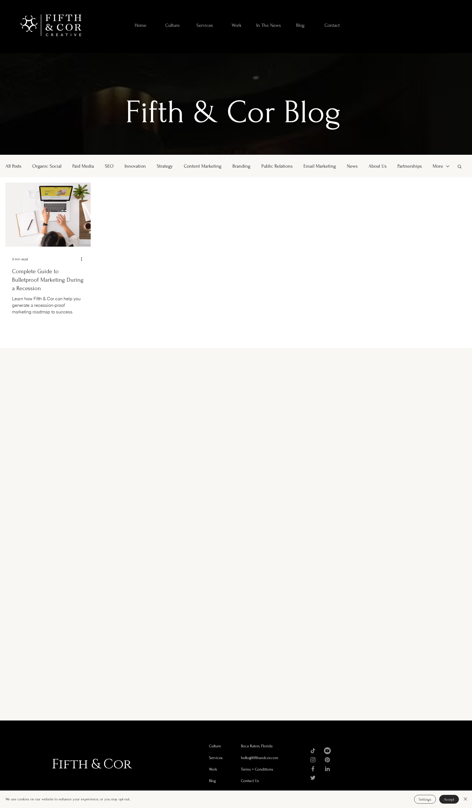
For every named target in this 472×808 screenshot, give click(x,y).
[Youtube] (327, 750)
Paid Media (83, 166)
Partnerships (409, 166)
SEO (109, 166)
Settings (425, 799)
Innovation (135, 166)
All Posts (13, 166)
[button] (459, 167)
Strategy (165, 166)
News (352, 166)
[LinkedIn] (327, 768)
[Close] (465, 799)
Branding (241, 166)
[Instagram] (312, 759)
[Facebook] (312, 768)
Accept (449, 799)
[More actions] (83, 259)
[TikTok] (312, 750)
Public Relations (277, 166)
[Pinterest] (327, 759)
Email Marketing (319, 166)
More (438, 166)
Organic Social (46, 166)
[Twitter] (312, 777)
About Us (377, 166)
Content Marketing (203, 166)
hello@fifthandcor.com (259, 758)
